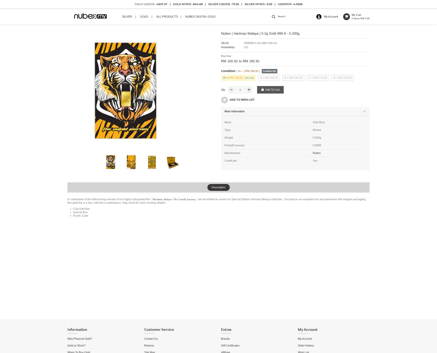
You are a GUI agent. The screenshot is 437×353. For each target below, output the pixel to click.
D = (342, 77)
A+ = (238, 77)
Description (218, 187)
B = (293, 77)
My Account (305, 338)
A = (269, 77)
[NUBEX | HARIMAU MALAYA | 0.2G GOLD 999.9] (110, 162)
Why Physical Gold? (79, 338)
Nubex (317, 153)
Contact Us (151, 338)
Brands (225, 338)
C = (318, 77)
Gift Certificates (230, 345)
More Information (234, 111)
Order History (306, 345)
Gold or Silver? (76, 345)
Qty (223, 89)
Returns (149, 345)
